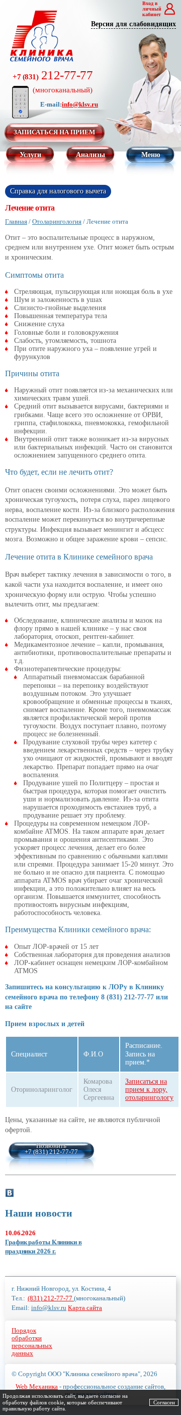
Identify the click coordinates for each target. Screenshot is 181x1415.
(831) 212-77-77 (51, 1298)
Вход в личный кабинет (151, 9)
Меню (150, 155)
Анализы (90, 155)
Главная (16, 221)
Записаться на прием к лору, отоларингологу (149, 1089)
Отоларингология (56, 221)
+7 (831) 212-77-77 (51, 1152)
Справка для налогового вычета (58, 191)
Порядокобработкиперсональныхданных (32, 1342)
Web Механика (37, 1386)
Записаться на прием (54, 132)
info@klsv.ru (80, 104)
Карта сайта (85, 1307)
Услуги (30, 155)
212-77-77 (53, 81)
